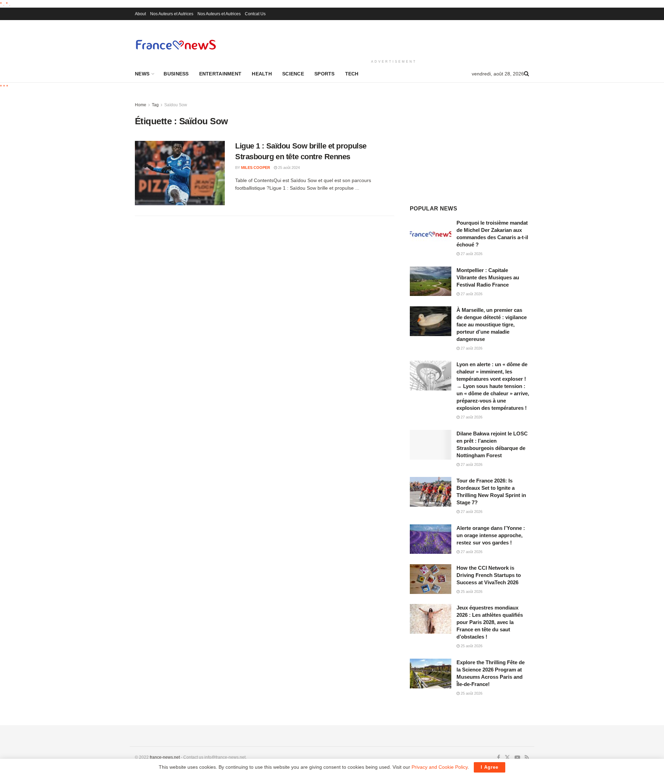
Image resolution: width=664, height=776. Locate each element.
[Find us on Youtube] (517, 758)
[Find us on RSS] (527, 758)
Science (293, 73)
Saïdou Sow (175, 104)
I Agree (489, 767)
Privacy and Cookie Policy (440, 767)
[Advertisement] (394, 38)
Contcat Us (255, 13)
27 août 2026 (471, 254)
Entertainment (220, 73)
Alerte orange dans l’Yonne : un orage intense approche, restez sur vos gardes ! (490, 535)
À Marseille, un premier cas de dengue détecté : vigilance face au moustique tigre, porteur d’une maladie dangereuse (491, 324)
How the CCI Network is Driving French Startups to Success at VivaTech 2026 (488, 575)
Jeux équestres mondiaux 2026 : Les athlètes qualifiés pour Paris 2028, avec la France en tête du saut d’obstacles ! (489, 622)
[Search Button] (526, 73)
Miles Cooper (255, 167)
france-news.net (165, 757)
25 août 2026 (471, 591)
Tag (155, 104)
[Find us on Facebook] (498, 758)
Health (262, 73)
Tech (352, 73)
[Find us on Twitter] (507, 758)
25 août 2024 (288, 167)
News (142, 73)
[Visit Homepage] (175, 44)
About (140, 13)
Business (176, 73)
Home (140, 104)
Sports (324, 73)
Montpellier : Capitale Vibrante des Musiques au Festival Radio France (487, 277)
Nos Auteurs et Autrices (171, 13)
